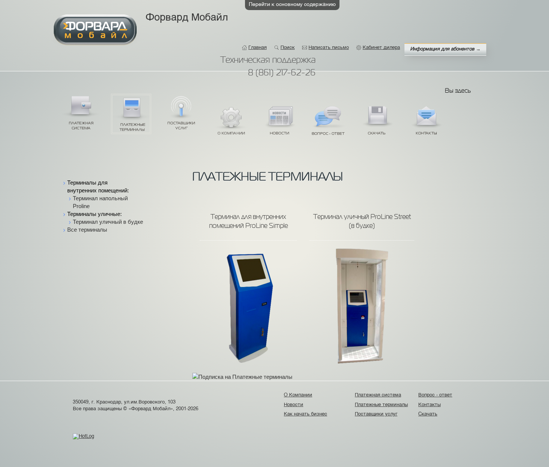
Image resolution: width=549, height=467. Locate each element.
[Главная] (95, 30)
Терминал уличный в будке (108, 222)
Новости (279, 122)
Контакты (426, 122)
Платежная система (80, 112)
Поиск (287, 47)
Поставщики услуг (181, 112)
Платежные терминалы (131, 114)
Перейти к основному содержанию (292, 4)
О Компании (230, 122)
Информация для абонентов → (445, 49)
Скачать (377, 122)
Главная (257, 47)
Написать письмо (328, 47)
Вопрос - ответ (328, 122)
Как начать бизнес (306, 414)
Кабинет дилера (381, 47)
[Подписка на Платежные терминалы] (242, 374)
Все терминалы (87, 229)
